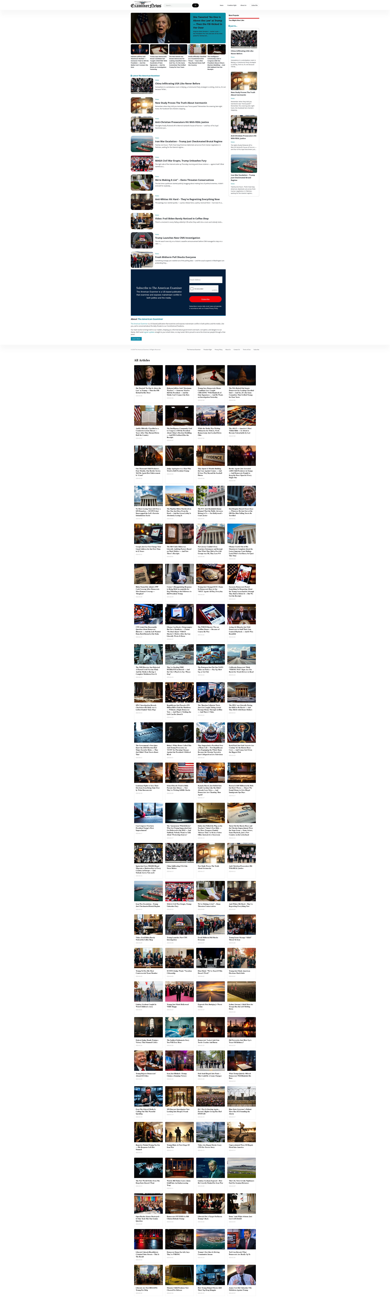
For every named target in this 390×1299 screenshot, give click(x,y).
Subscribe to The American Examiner (159, 288)
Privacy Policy (213, 308)
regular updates (149, 332)
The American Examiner (150, 319)
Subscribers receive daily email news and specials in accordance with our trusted (205, 307)
